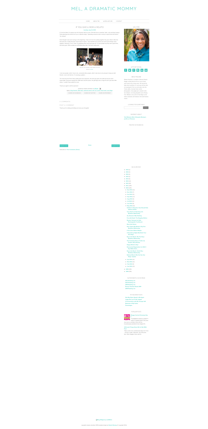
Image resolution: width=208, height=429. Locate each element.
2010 (127, 188)
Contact (119, 21)
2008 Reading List (130, 288)
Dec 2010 (129, 189)
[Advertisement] (136, 363)
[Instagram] (138, 70)
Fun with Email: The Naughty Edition (137, 218)
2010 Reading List (130, 282)
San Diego (110, 90)
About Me (96, 21)
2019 (127, 169)
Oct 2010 (129, 194)
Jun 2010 (129, 203)
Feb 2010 (129, 264)
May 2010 (129, 205)
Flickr (92, 69)
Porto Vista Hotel (101, 90)
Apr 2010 (129, 259)
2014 (127, 178)
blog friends (73, 90)
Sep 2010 (129, 196)
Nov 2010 (129, 192)
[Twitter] (130, 70)
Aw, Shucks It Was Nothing (134, 215)
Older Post (115, 145)
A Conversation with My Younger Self (135, 301)
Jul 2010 (129, 201)
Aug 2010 (129, 199)
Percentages (128, 305)
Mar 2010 (129, 261)
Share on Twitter (89, 93)
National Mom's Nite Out (90, 90)
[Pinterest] (134, 70)
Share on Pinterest (105, 93)
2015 (127, 176)
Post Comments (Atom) (73, 149)
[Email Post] (100, 88)
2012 (127, 183)
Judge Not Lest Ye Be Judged (133, 299)
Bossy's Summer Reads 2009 (133, 286)
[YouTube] (146, 70)
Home (88, 21)
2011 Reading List (130, 280)
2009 (127, 269)
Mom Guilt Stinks (131, 224)
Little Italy (80, 90)
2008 (127, 271)
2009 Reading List (130, 284)
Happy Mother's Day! (132, 244)
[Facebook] (126, 70)
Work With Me (107, 21)
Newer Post (64, 145)
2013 (127, 181)
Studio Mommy (113, 425)
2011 (127, 185)
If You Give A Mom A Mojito (134, 230)
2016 (127, 174)
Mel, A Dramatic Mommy (104, 8)
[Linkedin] (142, 70)
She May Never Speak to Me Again (134, 297)
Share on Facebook (74, 93)
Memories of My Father (131, 303)
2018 (127, 172)
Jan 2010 (129, 266)
